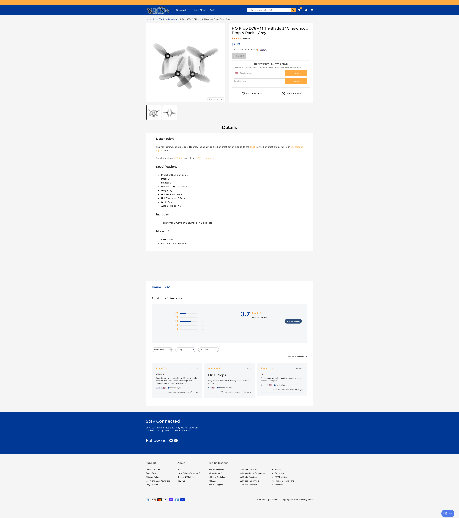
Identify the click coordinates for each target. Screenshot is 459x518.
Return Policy (151, 473)
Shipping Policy (152, 477)
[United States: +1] (236, 73)
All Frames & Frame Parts (283, 481)
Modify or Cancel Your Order (158, 481)
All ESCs (212, 481)
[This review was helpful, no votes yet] (191, 392)
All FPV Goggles (216, 485)
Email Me (296, 81)
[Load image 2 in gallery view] (169, 112)
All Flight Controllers (217, 477)
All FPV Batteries (279, 477)
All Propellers (278, 473)
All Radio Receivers (248, 477)
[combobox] (185, 350)
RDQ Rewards (152, 485)
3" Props (178, 158)
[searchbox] (160, 350)
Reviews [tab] (156, 287)
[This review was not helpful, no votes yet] (196, 392)
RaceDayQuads (306, 500)
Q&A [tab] (167, 287)
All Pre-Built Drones (217, 469)
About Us (181, 469)
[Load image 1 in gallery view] (153, 112)
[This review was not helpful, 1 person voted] (300, 389)
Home (148, 19)
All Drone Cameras (248, 469)
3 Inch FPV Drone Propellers (165, 19)
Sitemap (274, 500)
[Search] (293, 10)
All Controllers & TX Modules (252, 473)
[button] (182, 10)
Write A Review (293, 321)
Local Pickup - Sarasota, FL (189, 473)
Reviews (181, 481)
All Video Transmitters (249, 481)
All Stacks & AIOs (216, 473)
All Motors (276, 469)
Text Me (296, 73)
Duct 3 (253, 147)
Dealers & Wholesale (187, 477)
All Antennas (277, 485)
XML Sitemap (260, 500)
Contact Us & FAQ (153, 469)
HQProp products (205, 158)
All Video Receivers (248, 485)
